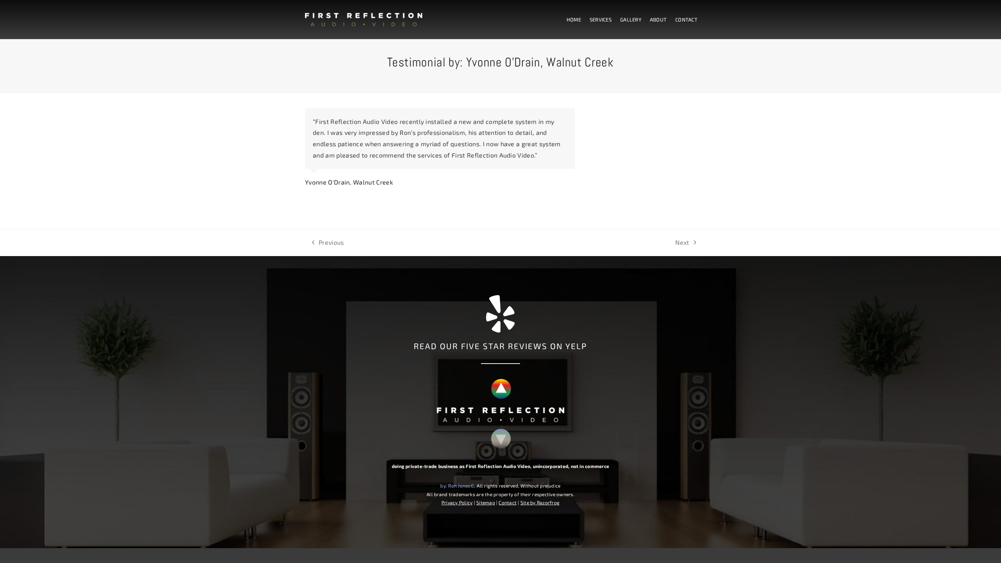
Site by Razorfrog (540, 502)
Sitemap (485, 502)
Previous (328, 243)
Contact (508, 502)
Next (682, 243)
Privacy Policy (456, 502)
